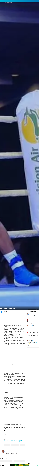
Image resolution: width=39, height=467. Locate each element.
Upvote (6, 461)
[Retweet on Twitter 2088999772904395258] (28, 345)
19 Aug (34, 325)
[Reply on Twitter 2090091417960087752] (27, 323)
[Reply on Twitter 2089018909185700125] (27, 338)
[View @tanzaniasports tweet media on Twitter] (27, 321)
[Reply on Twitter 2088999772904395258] (27, 345)
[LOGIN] (38, 1)
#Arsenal (32, 342)
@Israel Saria (30, 325)
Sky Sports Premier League (32, 332)
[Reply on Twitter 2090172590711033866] (27, 329)
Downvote (19, 461)
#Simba (36, 342)
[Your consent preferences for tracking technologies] (37, 465)
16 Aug (37, 332)
